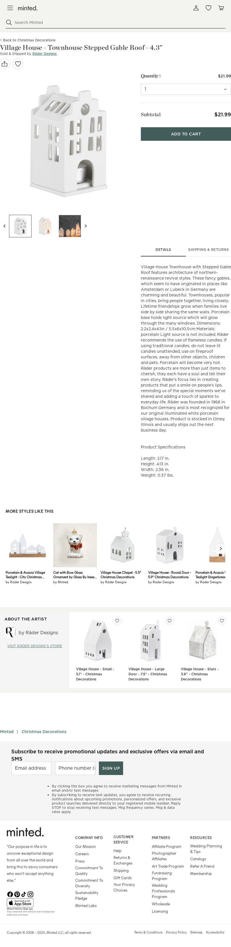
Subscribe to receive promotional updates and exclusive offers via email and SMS (107, 755)
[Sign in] (196, 7)
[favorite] (18, 63)
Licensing (160, 911)
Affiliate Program (166, 846)
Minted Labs (86, 905)
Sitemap (196, 932)
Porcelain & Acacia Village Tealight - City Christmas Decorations (25, 574)
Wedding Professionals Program (163, 891)
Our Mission (85, 846)
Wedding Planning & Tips (206, 848)
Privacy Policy (176, 932)
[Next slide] (85, 226)
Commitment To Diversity (89, 882)
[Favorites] (208, 7)
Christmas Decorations (44, 731)
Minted (7, 731)
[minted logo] (27, 8)
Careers (82, 853)
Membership (201, 873)
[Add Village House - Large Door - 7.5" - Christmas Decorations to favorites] (169, 620)
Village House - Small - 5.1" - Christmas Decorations (95, 674)
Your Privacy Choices (124, 887)
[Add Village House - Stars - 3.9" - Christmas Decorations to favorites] (222, 620)
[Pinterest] (17, 893)
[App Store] (34, 902)
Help (117, 850)
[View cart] (220, 7)
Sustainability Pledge (86, 895)
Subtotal (151, 114)
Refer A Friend (202, 866)
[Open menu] (10, 7)
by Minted (60, 582)
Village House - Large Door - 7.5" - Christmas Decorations (147, 674)
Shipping (121, 870)
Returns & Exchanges (123, 860)
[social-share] (4, 63)
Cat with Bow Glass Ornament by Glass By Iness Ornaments (73, 574)
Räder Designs (44, 54)
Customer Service (124, 839)
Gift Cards (123, 877)
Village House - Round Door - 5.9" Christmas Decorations (169, 574)
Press (80, 861)
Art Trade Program (168, 866)
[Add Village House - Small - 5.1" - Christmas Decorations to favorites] (117, 620)
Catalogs (198, 858)
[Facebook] (10, 893)
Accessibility (215, 932)
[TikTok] (23, 893)
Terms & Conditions (148, 932)
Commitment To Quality (89, 870)
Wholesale (161, 903)
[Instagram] (30, 893)
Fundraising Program (162, 875)
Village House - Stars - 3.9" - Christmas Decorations (200, 674)
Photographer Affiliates (164, 855)
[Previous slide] (4, 226)
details (163, 249)
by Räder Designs (19, 582)
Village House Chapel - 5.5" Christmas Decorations (121, 574)
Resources (201, 837)
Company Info (89, 837)
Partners (161, 837)
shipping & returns (208, 249)
